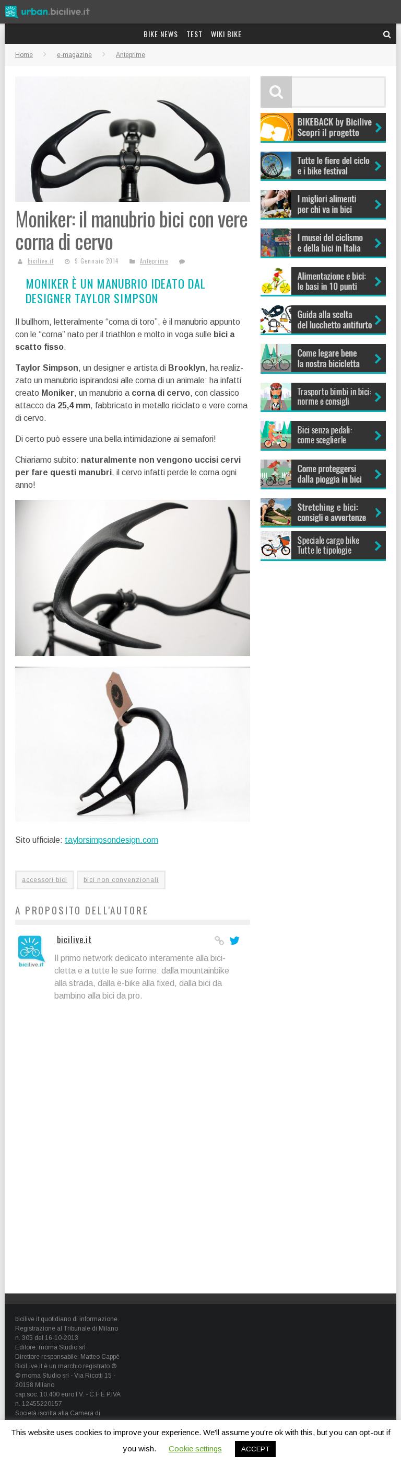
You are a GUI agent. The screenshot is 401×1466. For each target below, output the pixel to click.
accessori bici (44, 880)
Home (24, 55)
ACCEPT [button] (255, 1449)
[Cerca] (387, 34)
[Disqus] (132, 1148)
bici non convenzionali (121, 880)
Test (194, 33)
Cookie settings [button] (195, 1448)
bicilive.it (41, 261)
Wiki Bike (226, 33)
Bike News (161, 33)
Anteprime (154, 261)
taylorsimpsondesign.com (111, 839)
